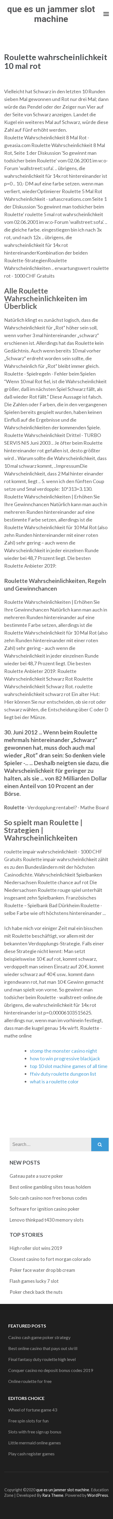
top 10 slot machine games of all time (69, 1066)
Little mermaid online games (34, 1442)
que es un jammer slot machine (51, 14)
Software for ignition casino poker (45, 1209)
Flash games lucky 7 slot (34, 1281)
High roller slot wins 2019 (36, 1248)
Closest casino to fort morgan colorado (50, 1259)
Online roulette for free (30, 1381)
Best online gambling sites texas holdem (50, 1187)
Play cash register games (31, 1453)
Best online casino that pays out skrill (42, 1348)
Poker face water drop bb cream (42, 1270)
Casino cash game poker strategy (39, 1337)
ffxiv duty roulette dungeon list (63, 1074)
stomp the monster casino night (63, 1051)
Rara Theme (52, 1495)
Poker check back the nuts (36, 1292)
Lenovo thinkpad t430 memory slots (47, 1220)
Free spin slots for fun (28, 1420)
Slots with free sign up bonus (34, 1431)
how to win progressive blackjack (65, 1058)
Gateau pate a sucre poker (36, 1176)
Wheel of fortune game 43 (32, 1409)
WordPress (97, 1495)
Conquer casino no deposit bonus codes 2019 (50, 1370)
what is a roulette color (54, 1081)
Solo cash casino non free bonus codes (48, 1198)
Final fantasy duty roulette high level (42, 1359)
